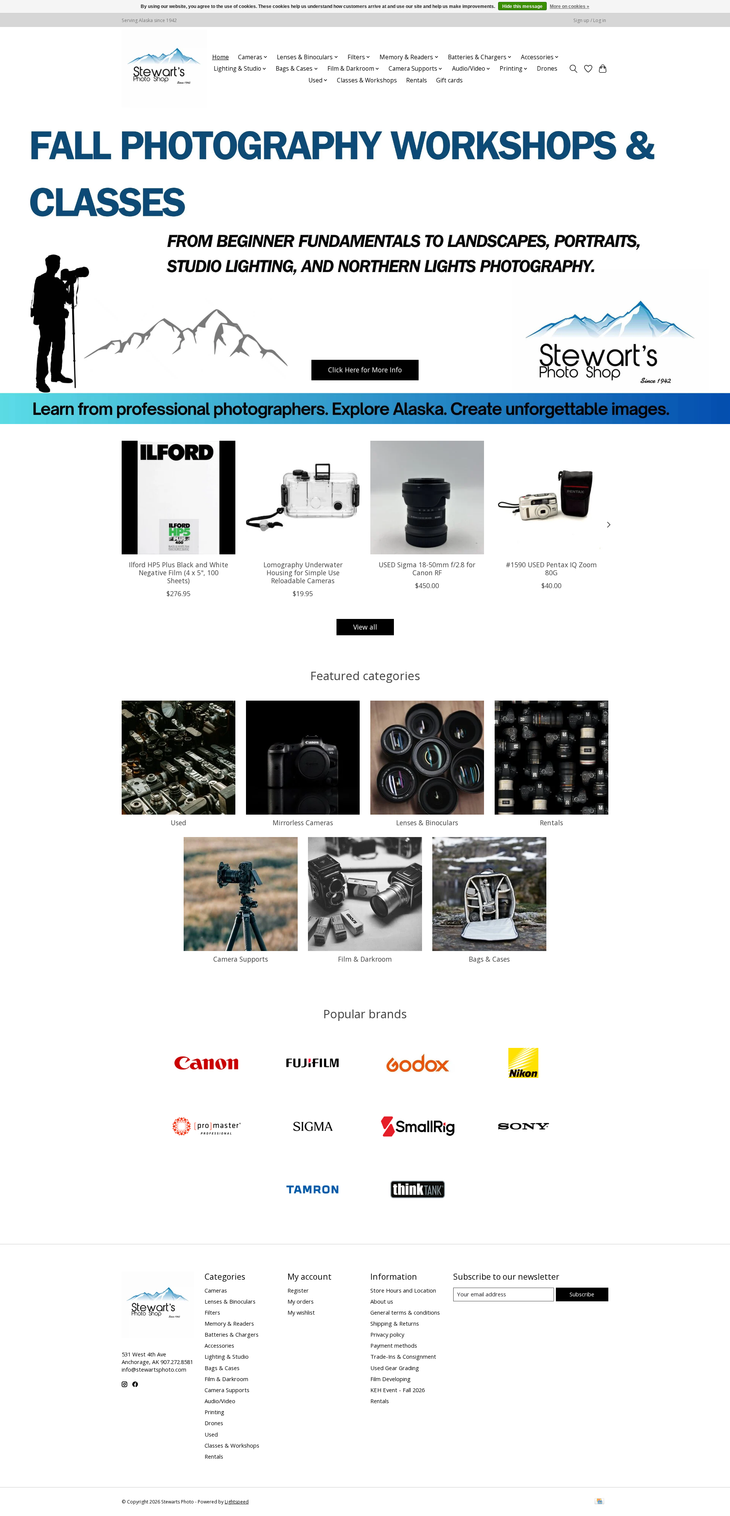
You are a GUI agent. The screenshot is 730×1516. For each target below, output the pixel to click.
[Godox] (417, 1064)
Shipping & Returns (394, 1323)
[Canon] (206, 1064)
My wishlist (301, 1312)
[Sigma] (312, 1127)
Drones (547, 69)
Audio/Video (220, 1401)
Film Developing (390, 1379)
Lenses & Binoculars (427, 822)
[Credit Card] (599, 1502)
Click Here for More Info (365, 369)
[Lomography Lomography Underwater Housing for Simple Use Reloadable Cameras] (303, 497)
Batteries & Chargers (232, 1334)
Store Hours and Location (403, 1290)
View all (365, 626)
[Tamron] (312, 1190)
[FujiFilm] (312, 1064)
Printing (214, 1412)
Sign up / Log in (589, 20)
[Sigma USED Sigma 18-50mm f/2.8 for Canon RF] (427, 497)
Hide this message (522, 6)
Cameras (216, 1290)
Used (178, 822)
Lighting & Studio (227, 1356)
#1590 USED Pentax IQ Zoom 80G (551, 568)
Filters (212, 1312)
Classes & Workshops (367, 80)
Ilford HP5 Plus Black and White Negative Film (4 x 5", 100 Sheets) (178, 572)
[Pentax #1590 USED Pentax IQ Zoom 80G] (551, 497)
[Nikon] (523, 1064)
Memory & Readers (229, 1323)
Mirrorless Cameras (303, 822)
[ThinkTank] (417, 1190)
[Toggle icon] (573, 69)
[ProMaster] (206, 1127)
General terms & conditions (405, 1312)
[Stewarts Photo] (164, 69)
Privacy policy (387, 1334)
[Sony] (523, 1127)
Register (298, 1290)
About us (381, 1301)
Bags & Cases (489, 959)
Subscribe (582, 1294)
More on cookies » (569, 6)
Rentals (416, 80)
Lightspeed (237, 1502)
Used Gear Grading (394, 1368)
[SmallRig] (417, 1127)
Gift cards (449, 80)
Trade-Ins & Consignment (403, 1356)
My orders (300, 1301)
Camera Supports (240, 959)
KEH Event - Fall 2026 (397, 1390)
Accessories (219, 1345)
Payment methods (393, 1345)
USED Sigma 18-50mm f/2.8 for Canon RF (427, 568)
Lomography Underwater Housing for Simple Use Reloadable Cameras (303, 572)
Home (220, 57)
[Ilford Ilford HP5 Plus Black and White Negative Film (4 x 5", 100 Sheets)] (178, 497)
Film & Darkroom (365, 959)
